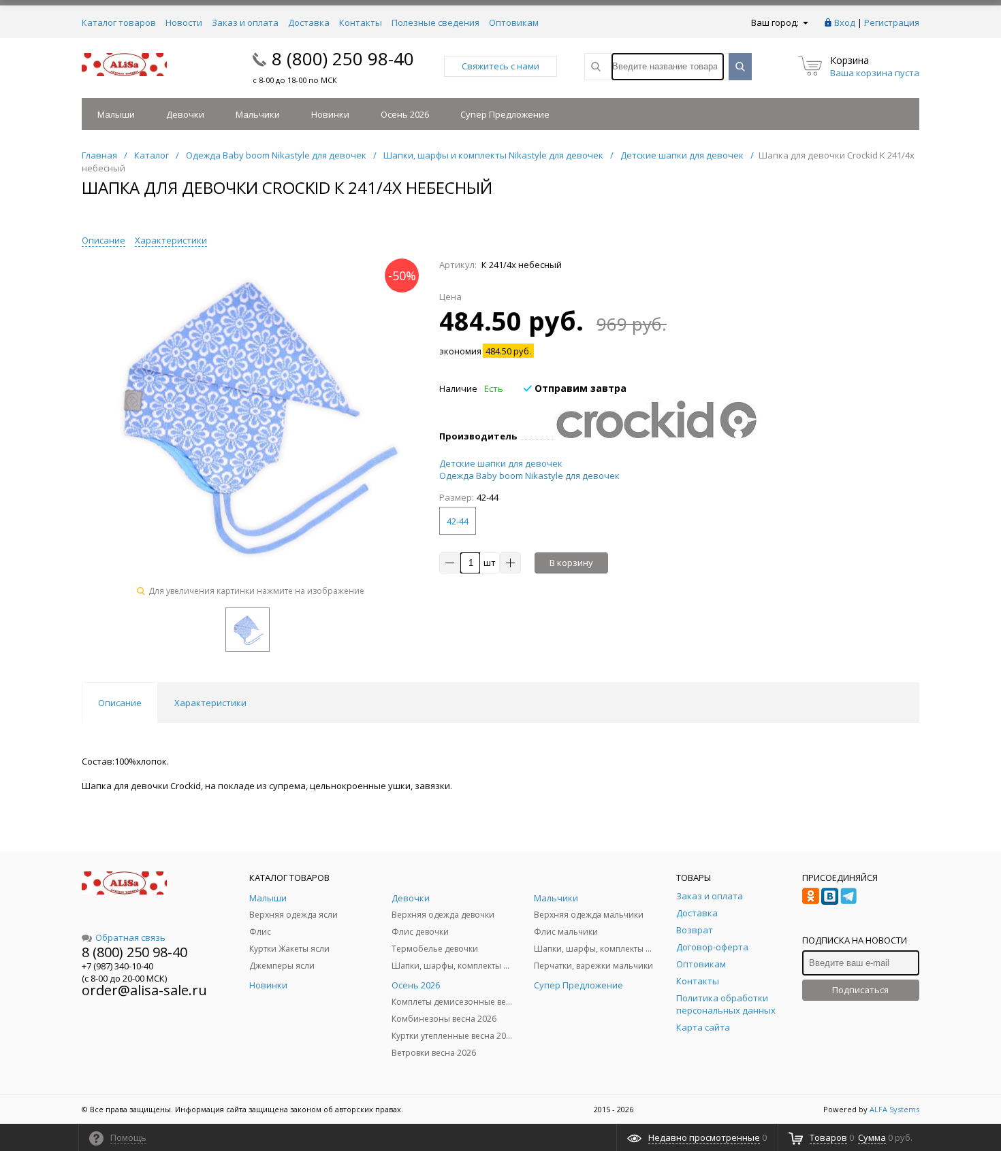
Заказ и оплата (245, 22)
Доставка (309, 22)
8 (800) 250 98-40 (343, 58)
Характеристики (171, 240)
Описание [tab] (120, 703)
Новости (183, 22)
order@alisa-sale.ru (144, 990)
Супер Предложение (505, 114)
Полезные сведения (435, 22)
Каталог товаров (119, 22)
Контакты (360, 22)
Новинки (330, 114)
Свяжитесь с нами (500, 66)
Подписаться (860, 990)
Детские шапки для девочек (500, 463)
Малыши (116, 114)
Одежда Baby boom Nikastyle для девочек (529, 475)
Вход (844, 22)
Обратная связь (130, 937)
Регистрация (891, 22)
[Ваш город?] (804, 22)
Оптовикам (514, 22)
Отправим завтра (579, 388)
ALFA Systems (894, 1109)
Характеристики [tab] (210, 703)
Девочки (185, 114)
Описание (103, 240)
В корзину (571, 562)
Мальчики (258, 114)
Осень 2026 (405, 114)
